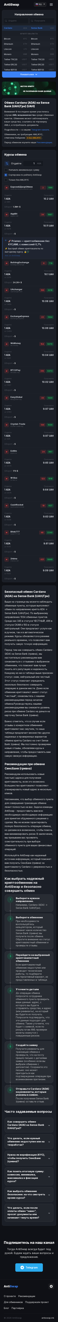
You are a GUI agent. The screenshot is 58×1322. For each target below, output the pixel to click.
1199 (50, 187)
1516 (50, 478)
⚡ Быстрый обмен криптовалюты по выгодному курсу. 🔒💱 (24, 250)
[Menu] (51, 4)
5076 (49, 344)
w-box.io (13, 480)
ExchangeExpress (19, 316)
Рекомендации (44, 142)
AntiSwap (11, 4)
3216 (50, 290)
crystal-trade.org (16, 426)
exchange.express (17, 318)
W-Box (13, 477)
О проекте (10, 1296)
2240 (49, 532)
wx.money (14, 345)
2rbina (13, 558)
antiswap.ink (48, 1318)
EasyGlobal (16, 397)
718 (50, 263)
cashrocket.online (17, 507)
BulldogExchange (19, 262)
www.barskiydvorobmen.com (21, 189)
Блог (6, 1308)
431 (42, 559)
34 (42, 214)
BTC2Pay (15, 370)
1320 (50, 398)
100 (42, 290)
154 (42, 344)
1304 (50, 317)
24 (43, 452)
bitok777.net (15, 534)
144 (42, 425)
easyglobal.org (16, 399)
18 (43, 505)
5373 (49, 371)
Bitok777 (15, 531)
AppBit (13, 213)
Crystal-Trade (17, 424)
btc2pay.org (14, 372)
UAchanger (16, 289)
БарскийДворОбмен (21, 186)
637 (50, 505)
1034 (50, 425)
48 (42, 532)
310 (42, 371)
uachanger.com (16, 291)
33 (42, 398)
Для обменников (13, 1302)
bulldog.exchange (17, 265)
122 (43, 478)
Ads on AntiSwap (12, 255)
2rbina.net (14, 561)
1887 (50, 214)
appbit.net (14, 216)
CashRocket (16, 504)
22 (42, 317)
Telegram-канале (40, 129)
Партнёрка (18, 1308)
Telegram (32, 1267)
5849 (49, 559)
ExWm (13, 451)
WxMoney (15, 343)
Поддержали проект (37, 1302)
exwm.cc (13, 453)
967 (50, 452)
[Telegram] (51, 1286)
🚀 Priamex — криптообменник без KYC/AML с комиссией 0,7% (28, 243)
